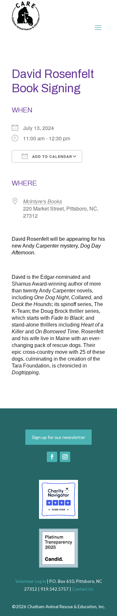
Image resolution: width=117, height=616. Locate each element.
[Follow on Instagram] (65, 457)
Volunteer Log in (30, 581)
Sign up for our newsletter (58, 437)
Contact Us (82, 589)
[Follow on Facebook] (52, 457)
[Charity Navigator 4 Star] (58, 517)
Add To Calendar (51, 156)
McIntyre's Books (42, 201)
